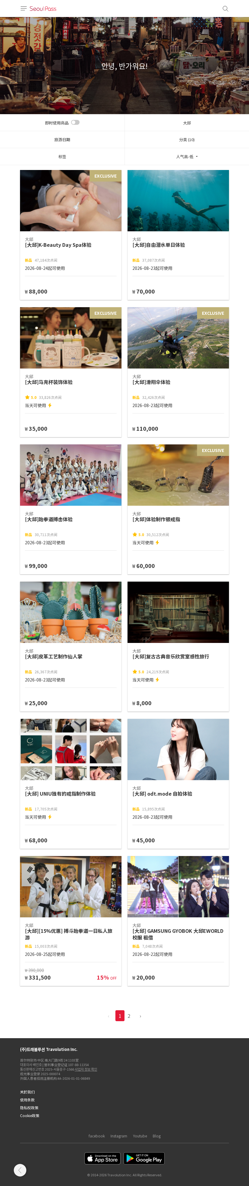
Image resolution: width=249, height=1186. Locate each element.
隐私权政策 (29, 1107)
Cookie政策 (29, 1115)
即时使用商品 (57, 123)
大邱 (187, 123)
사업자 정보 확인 (86, 1069)
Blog (157, 1135)
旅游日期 (62, 139)
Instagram (119, 1135)
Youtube (140, 1135)
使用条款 (27, 1099)
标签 (62, 156)
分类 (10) (187, 139)
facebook (97, 1135)
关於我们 (27, 1091)
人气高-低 (184, 156)
